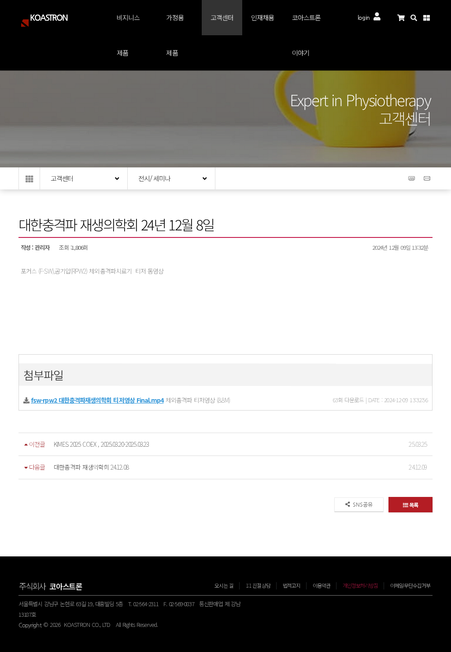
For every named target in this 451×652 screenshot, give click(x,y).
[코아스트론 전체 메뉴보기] (429, 17)
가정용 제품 (174, 35)
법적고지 (291, 585)
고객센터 (222, 17)
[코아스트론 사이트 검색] (416, 17)
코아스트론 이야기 (306, 35)
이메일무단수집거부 (410, 585)
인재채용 (262, 17)
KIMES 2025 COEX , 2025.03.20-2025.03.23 (101, 444)
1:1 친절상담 (258, 585)
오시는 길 (223, 585)
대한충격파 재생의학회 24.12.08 (91, 467)
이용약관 (321, 585)
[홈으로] (29, 178)
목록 (413, 504)
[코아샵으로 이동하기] (404, 17)
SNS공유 (361, 504)
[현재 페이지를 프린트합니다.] (412, 181)
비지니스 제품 (128, 35)
